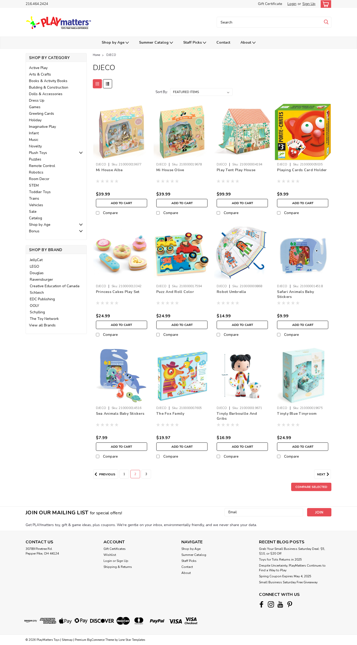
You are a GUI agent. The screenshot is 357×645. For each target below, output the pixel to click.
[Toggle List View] (107, 83)
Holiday (35, 120)
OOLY (34, 305)
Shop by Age (113, 42)
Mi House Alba (109, 170)
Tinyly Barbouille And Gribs (237, 416)
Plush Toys (38, 152)
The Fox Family (170, 413)
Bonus (34, 231)
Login (291, 3)
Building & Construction (48, 87)
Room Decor (39, 178)
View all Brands (42, 325)
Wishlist (109, 555)
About (246, 42)
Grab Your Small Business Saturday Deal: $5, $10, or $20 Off (292, 551)
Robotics (36, 172)
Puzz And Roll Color (175, 291)
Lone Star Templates (132, 640)
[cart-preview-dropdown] (324, 4)
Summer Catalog (154, 42)
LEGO (34, 266)
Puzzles (35, 159)
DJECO (111, 55)
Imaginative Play (42, 126)
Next (321, 474)
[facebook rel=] (261, 604)
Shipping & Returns (117, 567)
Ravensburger (41, 279)
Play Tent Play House (236, 170)
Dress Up (36, 100)
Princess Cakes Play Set (118, 291)
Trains (34, 198)
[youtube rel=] (280, 604)
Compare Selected (311, 487)
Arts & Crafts (40, 74)
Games (35, 107)
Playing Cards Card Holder (302, 170)
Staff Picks (193, 42)
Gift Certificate (270, 3)
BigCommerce (96, 640)
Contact (223, 42)
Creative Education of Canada (54, 286)
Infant (34, 133)
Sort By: (162, 92)
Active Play (38, 67)
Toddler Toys (40, 191)
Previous (106, 474)
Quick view (121, 156)
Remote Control (42, 165)
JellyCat (36, 259)
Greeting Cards (41, 113)
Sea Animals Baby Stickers (120, 413)
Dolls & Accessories (45, 93)
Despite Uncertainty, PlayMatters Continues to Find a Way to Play (292, 567)
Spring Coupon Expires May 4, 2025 (285, 576)
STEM (34, 185)
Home (96, 55)
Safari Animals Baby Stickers (295, 294)
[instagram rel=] (271, 604)
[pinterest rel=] (289, 604)
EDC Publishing (42, 299)
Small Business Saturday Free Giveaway (288, 582)
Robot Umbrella (231, 291)
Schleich (37, 292)
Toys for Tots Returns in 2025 (280, 559)
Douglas (37, 272)
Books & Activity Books (48, 80)
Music (33, 139)
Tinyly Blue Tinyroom (296, 413)
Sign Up (308, 3)
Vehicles (36, 205)
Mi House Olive (170, 170)
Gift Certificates (114, 549)
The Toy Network (44, 318)
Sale (33, 211)
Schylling (37, 312)
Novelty (35, 146)
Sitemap (67, 640)
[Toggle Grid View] (97, 83)
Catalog (35, 218)
